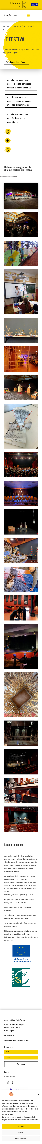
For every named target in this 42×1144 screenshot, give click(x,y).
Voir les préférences (21, 1138)
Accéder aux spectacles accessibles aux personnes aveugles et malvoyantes (19, 101)
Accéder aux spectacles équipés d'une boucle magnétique (17, 118)
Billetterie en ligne (15, 4)
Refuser (21, 1132)
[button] (39, 1094)
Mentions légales (10, 1076)
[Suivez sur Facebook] (24, 2)
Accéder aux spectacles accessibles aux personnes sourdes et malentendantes (19, 83)
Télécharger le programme (16, 62)
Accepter (21, 1126)
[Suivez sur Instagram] (24, 6)
